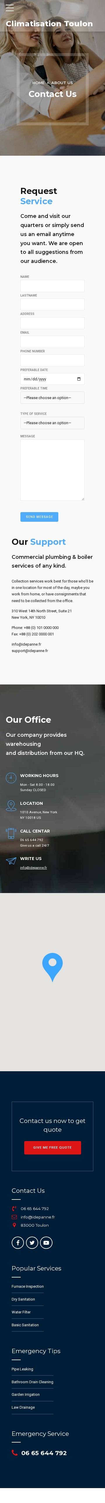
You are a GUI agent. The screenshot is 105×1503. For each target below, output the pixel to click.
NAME (24, 277)
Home (38, 83)
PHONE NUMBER (32, 351)
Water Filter (21, 1312)
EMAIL (24, 332)
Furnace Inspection (28, 1286)
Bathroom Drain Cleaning (32, 1382)
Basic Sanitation (25, 1325)
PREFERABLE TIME (34, 388)
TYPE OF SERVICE (33, 414)
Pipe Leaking (22, 1369)
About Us (62, 83)
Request (38, 196)
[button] (52, 967)
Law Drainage (23, 1407)
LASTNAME (28, 295)
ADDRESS (27, 314)
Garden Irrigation (26, 1394)
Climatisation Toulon (49, 23)
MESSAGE (27, 436)
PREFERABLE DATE (34, 370)
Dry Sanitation (23, 1299)
